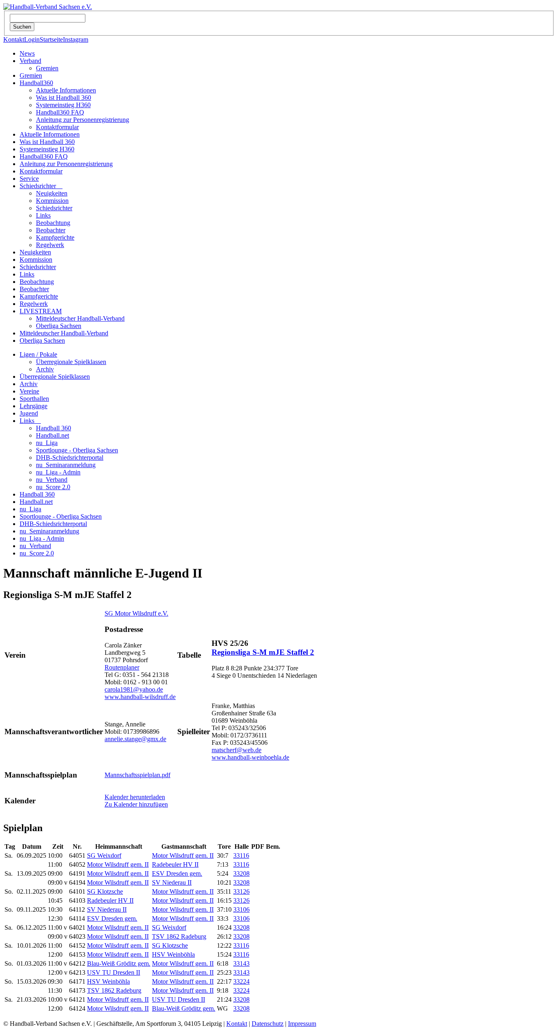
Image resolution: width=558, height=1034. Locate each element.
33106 (241, 909)
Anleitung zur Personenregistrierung (82, 119)
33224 (241, 981)
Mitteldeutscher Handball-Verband (80, 318)
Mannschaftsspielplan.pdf (137, 774)
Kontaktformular (57, 127)
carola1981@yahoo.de (134, 689)
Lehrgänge (33, 405)
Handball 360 (53, 428)
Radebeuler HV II (175, 864)
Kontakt (13, 39)
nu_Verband (51, 479)
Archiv (45, 369)
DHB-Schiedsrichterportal (69, 457)
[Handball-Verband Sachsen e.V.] (47, 6)
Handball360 (36, 82)
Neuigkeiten (51, 193)
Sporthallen (34, 398)
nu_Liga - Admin (58, 472)
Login (32, 39)
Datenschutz (267, 1023)
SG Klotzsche (105, 891)
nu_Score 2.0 (53, 486)
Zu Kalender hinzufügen (136, 804)
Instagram (75, 39)
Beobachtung (53, 222)
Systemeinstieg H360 (63, 104)
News (27, 53)
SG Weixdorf (104, 855)
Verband (30, 60)
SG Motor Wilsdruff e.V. (136, 613)
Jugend (29, 413)
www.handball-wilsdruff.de (140, 696)
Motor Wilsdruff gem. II (183, 855)
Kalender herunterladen (135, 796)
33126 (241, 891)
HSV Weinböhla (173, 954)
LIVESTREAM (41, 311)
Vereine (29, 391)
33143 (241, 963)
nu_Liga (47, 442)
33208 (241, 873)
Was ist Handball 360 (63, 97)
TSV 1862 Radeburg (179, 936)
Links (43, 215)
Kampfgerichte (55, 237)
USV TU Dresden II (113, 972)
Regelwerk (50, 244)
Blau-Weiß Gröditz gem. (118, 963)
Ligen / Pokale (38, 354)
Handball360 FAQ (60, 112)
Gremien (47, 68)
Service (29, 178)
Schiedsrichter (41, 185)
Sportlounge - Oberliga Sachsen (77, 450)
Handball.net (52, 435)
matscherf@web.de (236, 749)
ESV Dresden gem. (177, 873)
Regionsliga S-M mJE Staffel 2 (263, 652)
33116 (241, 855)
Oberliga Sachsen (58, 325)
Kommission (52, 200)
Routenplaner (122, 667)
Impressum (302, 1023)
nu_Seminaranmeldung (66, 464)
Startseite (51, 39)
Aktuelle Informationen (66, 90)
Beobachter (50, 230)
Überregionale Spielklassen (71, 361)
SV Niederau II (172, 882)
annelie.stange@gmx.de (135, 738)
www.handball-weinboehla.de (250, 757)
